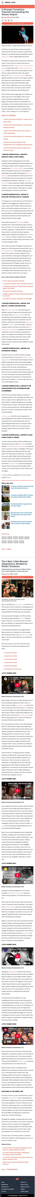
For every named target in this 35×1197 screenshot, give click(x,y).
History (10, 542)
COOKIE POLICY (5, 1187)
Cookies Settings (24, 1191)
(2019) (11, 653)
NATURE (16, 542)
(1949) (11, 662)
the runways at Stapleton (17, 168)
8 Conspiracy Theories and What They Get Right (17, 299)
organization (11, 324)
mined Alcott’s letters (24, 715)
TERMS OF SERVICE (25, 1187)
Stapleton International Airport (17, 75)
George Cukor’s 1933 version (15, 893)
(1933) (11, 659)
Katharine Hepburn (10, 907)
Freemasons (29, 322)
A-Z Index (3, 1191)
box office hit (26, 933)
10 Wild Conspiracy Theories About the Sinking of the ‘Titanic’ (18, 295)
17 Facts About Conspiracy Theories (13, 281)
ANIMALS (4, 542)
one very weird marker (12, 310)
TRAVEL (21, 542)
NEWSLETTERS (4, 1184)
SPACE (9, 538)
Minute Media (14, 1195)
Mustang (21, 444)
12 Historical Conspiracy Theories (13, 291)
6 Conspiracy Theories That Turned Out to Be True (18, 284)
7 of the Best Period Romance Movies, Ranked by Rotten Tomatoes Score (18, 1158)
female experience (13, 1098)
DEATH (26, 538)
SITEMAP (23, 1189)
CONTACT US (24, 1182)
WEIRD (4, 538)
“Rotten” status (22, 1061)
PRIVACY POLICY (24, 1184)
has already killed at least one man (17, 446)
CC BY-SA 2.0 (29, 45)
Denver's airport (20, 222)
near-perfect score (21, 705)
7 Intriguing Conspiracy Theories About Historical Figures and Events (18, 287)
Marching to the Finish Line (13, 669)
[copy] (11, 20)
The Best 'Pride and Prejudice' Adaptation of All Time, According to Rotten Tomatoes (17, 1149)
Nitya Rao (6, 574)
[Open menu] (3, 2)
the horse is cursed (13, 463)
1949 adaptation (13, 972)
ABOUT (3, 1182)
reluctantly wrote (19, 604)
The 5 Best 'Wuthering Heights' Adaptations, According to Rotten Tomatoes (16, 1153)
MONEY (15, 538)
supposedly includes (17, 315)
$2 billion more (6, 56)
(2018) (11, 666)
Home (3, 549)
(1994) (11, 656)
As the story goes (6, 416)
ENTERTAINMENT (12, 1169)
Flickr (24, 45)
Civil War (22, 618)
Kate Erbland (7, 17)
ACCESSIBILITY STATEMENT (7, 1189)
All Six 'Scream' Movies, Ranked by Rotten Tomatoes (16, 1163)
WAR (21, 538)
